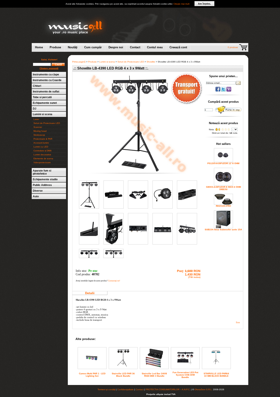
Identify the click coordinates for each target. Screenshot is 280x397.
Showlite (151, 62)
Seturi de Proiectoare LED (46, 123)
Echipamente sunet (45, 102)
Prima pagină (79, 62)
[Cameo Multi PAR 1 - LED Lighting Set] (92, 362)
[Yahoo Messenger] (228, 91)
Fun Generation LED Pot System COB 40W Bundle (185, 374)
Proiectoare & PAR (42, 139)
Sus (238, 322)
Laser (36, 119)
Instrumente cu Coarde (47, 80)
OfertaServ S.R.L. (203, 389)
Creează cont (178, 47)
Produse (55, 47)
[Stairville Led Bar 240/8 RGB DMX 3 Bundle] (154, 367)
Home (39, 47)
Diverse (38, 190)
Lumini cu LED (40, 147)
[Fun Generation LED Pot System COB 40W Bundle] (185, 366)
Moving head (40, 131)
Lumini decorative (42, 154)
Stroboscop (39, 135)
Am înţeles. (204, 3)
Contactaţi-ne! (114, 281)
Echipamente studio (45, 179)
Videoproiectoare (42, 162)
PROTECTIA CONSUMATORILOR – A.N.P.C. (167, 389)
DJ (34, 108)
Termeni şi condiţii (106, 389)
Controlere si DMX (42, 150)
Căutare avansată (49, 68)
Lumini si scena (42, 114)
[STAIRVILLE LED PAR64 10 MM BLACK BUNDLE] (216, 367)
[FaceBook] (218, 91)
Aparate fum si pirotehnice (42, 172)
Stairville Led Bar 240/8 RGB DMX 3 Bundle (154, 374)
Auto (36, 196)
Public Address (42, 185)
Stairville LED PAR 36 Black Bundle (123, 374)
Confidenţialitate (125, 389)
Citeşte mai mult (181, 4)
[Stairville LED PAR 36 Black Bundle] (123, 368)
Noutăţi (72, 47)
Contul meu (155, 47)
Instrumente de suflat (46, 91)
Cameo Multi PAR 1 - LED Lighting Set (92, 374)
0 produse (233, 47)
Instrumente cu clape (46, 74)
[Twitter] (223, 91)
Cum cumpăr (93, 47)
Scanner (37, 127)
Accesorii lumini (41, 143)
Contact (135, 47)
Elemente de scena (43, 158)
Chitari (37, 85)
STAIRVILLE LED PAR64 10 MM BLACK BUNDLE (216, 374)
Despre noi (115, 47)
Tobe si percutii (42, 97)
